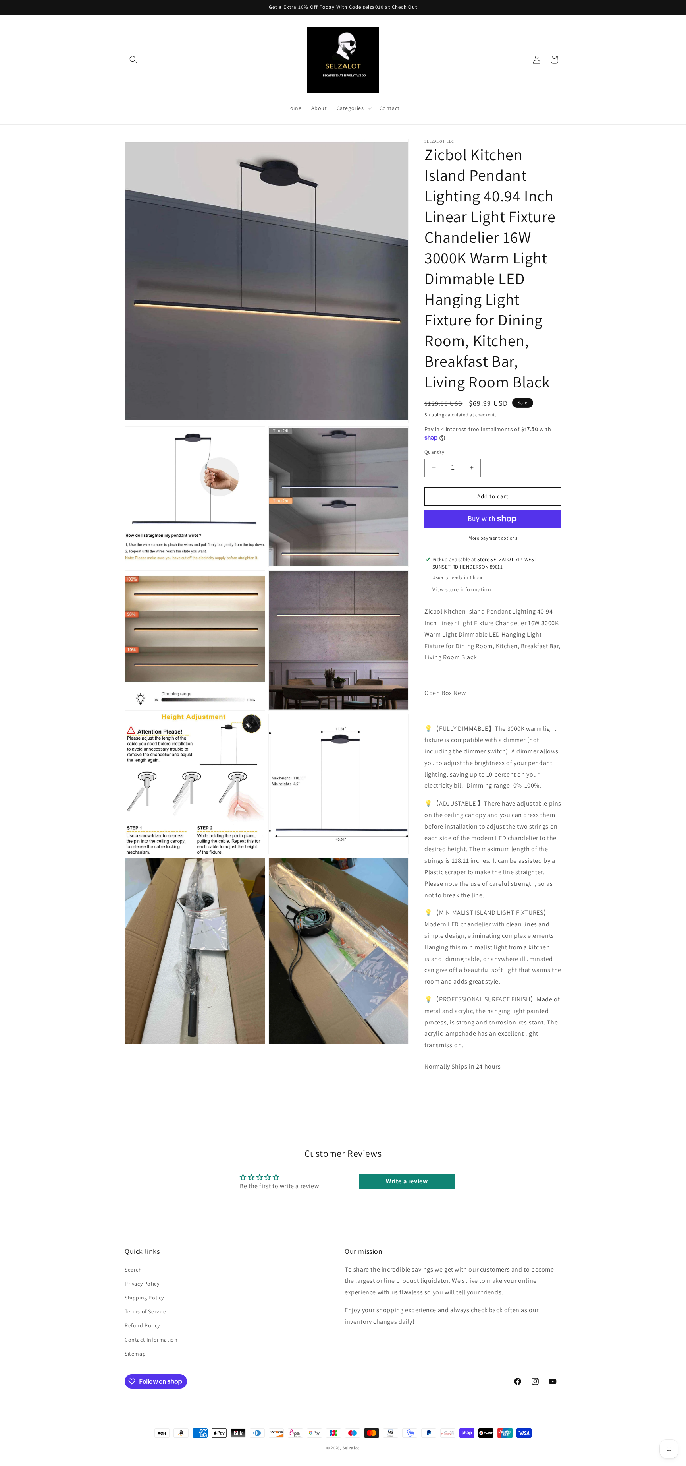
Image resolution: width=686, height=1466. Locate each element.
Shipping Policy (144, 1297)
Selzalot (351, 1448)
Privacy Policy (142, 1283)
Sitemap (135, 1353)
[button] (133, 59)
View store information (461, 589)
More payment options (492, 538)
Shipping (434, 415)
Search (133, 1269)
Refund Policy (142, 1325)
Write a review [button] (407, 1181)
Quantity (434, 452)
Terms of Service (145, 1311)
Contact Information (151, 1339)
